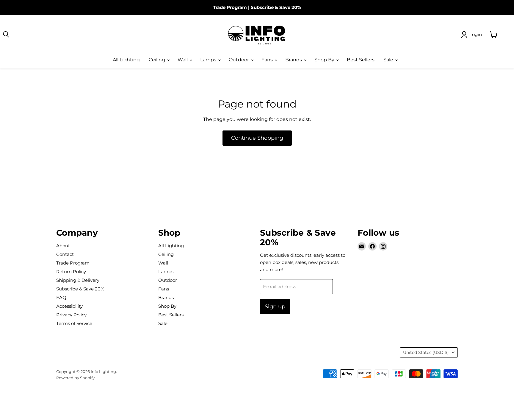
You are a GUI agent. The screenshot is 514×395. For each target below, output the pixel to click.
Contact (65, 254)
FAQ (61, 297)
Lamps (208, 60)
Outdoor (239, 60)
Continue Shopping (257, 138)
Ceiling (157, 60)
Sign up (275, 306)
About (63, 245)
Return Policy (71, 271)
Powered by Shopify (75, 377)
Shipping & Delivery (77, 280)
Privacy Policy (71, 315)
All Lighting (126, 60)
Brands (294, 60)
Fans (267, 60)
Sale (388, 60)
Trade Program (230, 7)
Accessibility (69, 306)
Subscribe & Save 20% (276, 7)
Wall (183, 60)
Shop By (325, 60)
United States (426, 352)
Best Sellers (360, 60)
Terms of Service (74, 323)
